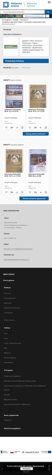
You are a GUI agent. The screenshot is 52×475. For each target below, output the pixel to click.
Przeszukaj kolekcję (14, 61)
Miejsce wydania (10, 358)
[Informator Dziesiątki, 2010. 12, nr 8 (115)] (14, 96)
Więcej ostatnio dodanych (35, 134)
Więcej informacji (38, 466)
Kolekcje (16, 20)
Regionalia (7, 303)
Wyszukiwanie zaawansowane (34, 16)
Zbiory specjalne (10, 298)
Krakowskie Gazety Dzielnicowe (35, 22)
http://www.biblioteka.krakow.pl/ (15, 259)
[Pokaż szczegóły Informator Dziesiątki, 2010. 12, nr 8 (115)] (22, 127)
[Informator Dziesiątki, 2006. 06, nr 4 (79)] (37, 161)
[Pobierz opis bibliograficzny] (11, 127)
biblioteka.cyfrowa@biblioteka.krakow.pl (18, 249)
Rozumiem (27, 468)
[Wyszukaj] (48, 12)
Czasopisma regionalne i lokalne (12, 22)
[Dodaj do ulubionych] (6, 127)
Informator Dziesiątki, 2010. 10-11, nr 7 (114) (36, 110)
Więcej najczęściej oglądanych (34, 198)
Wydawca (7, 353)
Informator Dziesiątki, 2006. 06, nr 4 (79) (36, 175)
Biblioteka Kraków (10, 399)
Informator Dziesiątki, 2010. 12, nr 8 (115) (13, 110)
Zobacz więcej (9, 320)
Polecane (7, 293)
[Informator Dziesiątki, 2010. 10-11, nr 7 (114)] (37, 96)
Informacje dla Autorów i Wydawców (17, 404)
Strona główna (6, 20)
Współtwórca (8, 362)
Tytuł (6, 333)
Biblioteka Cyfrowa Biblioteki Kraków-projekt (20, 381)
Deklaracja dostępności (12, 376)
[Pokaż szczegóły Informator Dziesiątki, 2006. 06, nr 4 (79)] (45, 192)
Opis (5, 348)
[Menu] (49, 2)
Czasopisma (24, 20)
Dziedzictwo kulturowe (12, 308)
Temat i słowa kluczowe (12, 343)
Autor (6, 338)
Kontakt (6, 395)
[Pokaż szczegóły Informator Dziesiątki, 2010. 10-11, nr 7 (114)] (45, 127)
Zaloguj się (8, 420)
